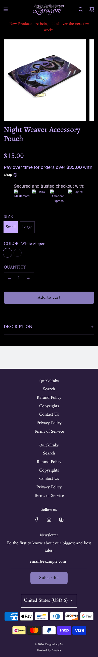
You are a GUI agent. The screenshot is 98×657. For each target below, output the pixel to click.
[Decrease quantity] (9, 278)
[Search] (80, 9)
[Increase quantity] (28, 278)
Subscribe (49, 578)
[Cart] (91, 9)
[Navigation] (5, 9)
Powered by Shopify (49, 650)
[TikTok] (61, 519)
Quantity (15, 267)
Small (11, 227)
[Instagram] (49, 519)
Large (27, 227)
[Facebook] (36, 519)
